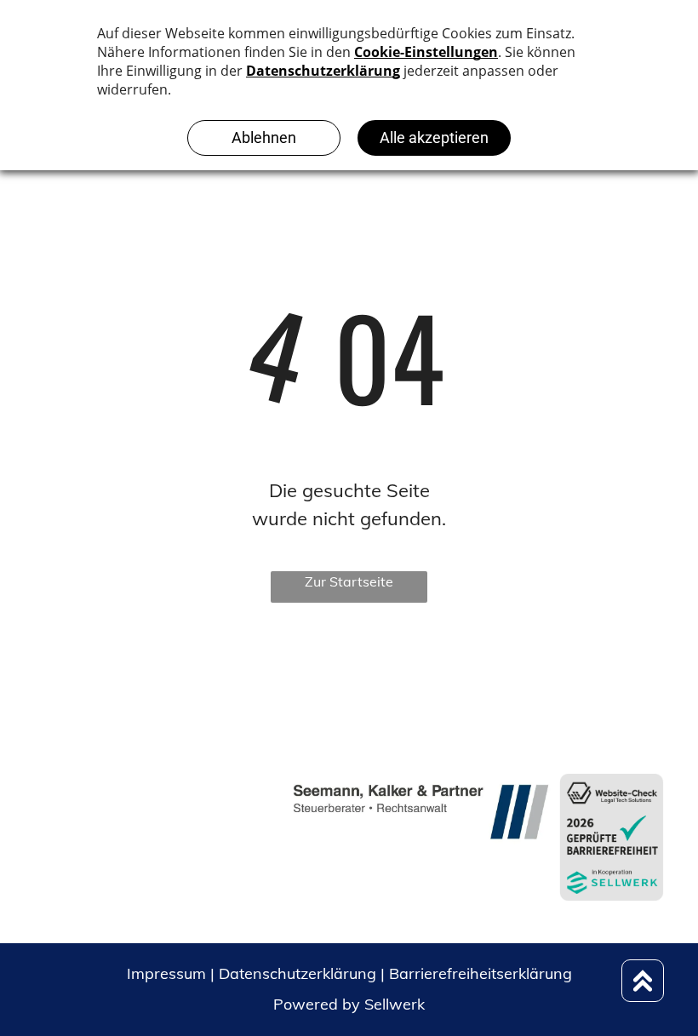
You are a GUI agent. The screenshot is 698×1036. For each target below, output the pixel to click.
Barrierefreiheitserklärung (480, 973)
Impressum (166, 973)
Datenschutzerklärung (297, 973)
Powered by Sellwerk (349, 1004)
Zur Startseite (349, 581)
